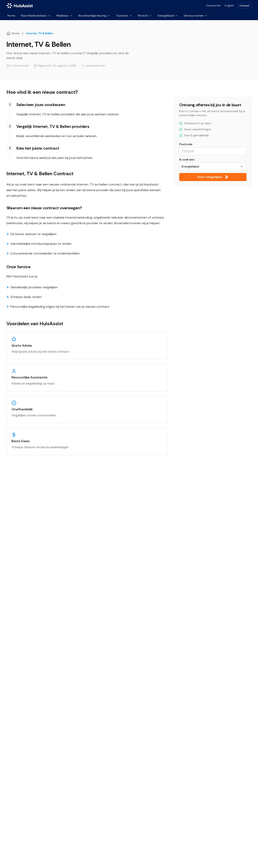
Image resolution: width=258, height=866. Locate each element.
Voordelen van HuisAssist (34, 323)
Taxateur (122, 15)
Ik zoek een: (187, 159)
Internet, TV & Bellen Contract (39, 173)
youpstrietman (95, 65)
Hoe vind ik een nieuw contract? (42, 92)
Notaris (143, 15)
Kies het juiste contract (37, 148)
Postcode (185, 144)
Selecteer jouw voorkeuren (40, 104)
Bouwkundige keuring (92, 15)
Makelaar (62, 15)
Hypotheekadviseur (34, 15)
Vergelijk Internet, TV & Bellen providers (52, 126)
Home (11, 15)
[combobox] (213, 167)
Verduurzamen (194, 15)
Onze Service (18, 266)
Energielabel (166, 15)
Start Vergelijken (209, 177)
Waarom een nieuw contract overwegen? (44, 208)
